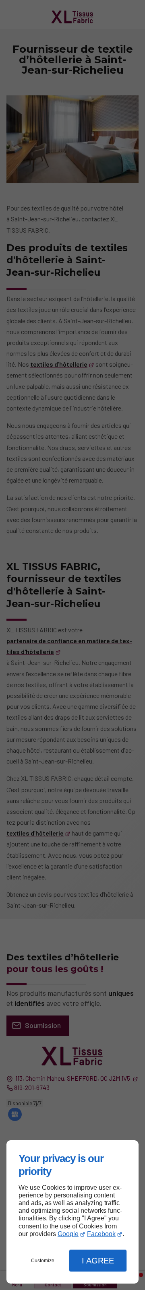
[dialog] (72, 1212)
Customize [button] (42, 1260)
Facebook (101, 1233)
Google (68, 1233)
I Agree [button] (98, 1260)
